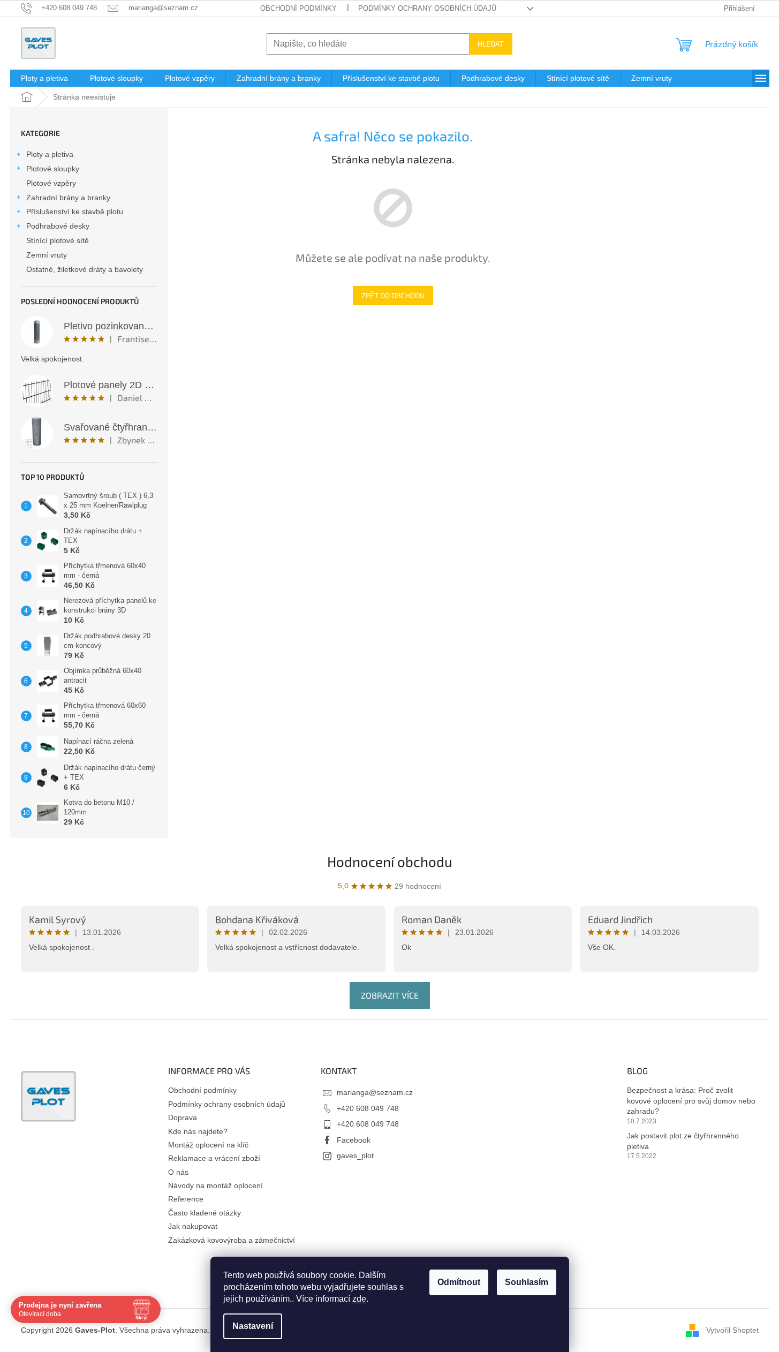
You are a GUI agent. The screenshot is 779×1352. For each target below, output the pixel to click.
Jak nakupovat (192, 1226)
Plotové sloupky (52, 168)
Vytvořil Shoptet (732, 1330)
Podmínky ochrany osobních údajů (427, 8)
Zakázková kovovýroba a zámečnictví (231, 1240)
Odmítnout (458, 1282)
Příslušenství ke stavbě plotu (74, 211)
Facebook (353, 1140)
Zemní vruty (46, 255)
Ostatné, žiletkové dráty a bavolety (84, 269)
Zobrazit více (390, 995)
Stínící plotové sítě (57, 240)
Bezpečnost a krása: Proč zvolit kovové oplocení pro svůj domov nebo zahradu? (691, 1100)
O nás (178, 1172)
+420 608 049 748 (368, 1108)
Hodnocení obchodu (389, 861)
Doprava (182, 1117)
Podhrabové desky (57, 226)
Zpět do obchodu (393, 295)
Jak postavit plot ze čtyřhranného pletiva (683, 1140)
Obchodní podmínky (298, 8)
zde (359, 1298)
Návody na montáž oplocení (215, 1185)
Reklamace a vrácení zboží (214, 1158)
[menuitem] (44, 78)
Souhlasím (526, 1282)
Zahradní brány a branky (68, 197)
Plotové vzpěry (51, 183)
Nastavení (252, 1326)
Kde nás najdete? (198, 1131)
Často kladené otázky (204, 1213)
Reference (185, 1199)
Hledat (491, 43)
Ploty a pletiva (49, 154)
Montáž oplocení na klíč (208, 1144)
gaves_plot (355, 1155)
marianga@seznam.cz (375, 1092)
